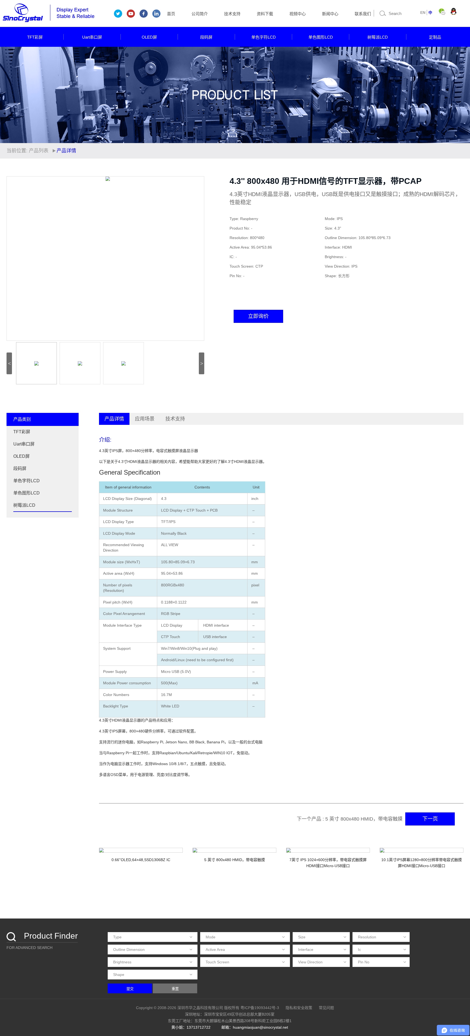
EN (422, 12)
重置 (175, 989)
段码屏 (206, 37)
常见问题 (326, 1008)
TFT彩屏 (35, 37)
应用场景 (144, 419)
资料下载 (265, 13)
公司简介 (199, 13)
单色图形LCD (320, 37)
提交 (130, 989)
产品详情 (114, 419)
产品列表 (38, 150)
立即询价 (258, 316)
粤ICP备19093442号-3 (259, 1008)
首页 (171, 13)
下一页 (430, 819)
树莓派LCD (377, 37)
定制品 (435, 37)
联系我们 (363, 13)
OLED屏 (149, 37)
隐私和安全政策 (299, 1008)
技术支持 (232, 13)
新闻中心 (330, 13)
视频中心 (297, 13)
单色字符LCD (263, 37)
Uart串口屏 (92, 37)
